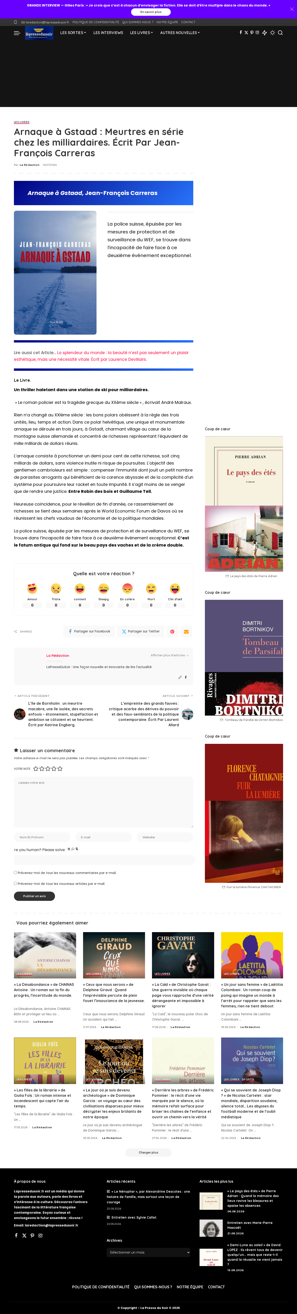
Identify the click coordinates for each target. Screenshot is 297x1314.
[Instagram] (257, 33)
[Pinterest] (252, 33)
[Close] (292, 9)
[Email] (186, 631)
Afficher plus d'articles (168, 655)
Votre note (22, 769)
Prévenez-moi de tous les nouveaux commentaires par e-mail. (67, 873)
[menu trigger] (19, 33)
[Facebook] (241, 33)
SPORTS (248, 1079)
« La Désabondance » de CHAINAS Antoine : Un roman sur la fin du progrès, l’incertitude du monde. (44, 989)
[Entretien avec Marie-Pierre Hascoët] (211, 1228)
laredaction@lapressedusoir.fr (47, 22)
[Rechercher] (280, 33)
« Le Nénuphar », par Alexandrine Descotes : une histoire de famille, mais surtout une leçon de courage (148, 1196)
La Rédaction (29, 165)
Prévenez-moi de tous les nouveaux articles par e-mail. (61, 884)
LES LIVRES (21, 122)
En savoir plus (150, 12)
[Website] (180, 677)
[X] (246, 33)
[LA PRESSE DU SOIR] (39, 33)
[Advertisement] (148, 74)
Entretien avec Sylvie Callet (134, 1217)
